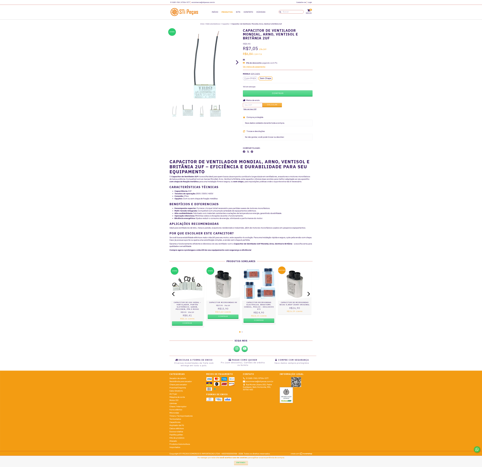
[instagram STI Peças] (237, 349)
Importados (174, 447)
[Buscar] (280, 12)
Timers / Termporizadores (181, 416)
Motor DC (173, 400)
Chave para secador (178, 384)
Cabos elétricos (176, 428)
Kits (238, 12)
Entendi (241, 462)
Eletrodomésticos (213, 24)
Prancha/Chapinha (177, 388)
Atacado (173, 441)
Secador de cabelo (177, 378)
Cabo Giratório (176, 391)
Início (215, 12)
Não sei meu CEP (250, 109)
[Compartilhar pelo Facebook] (244, 151)
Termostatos (175, 419)
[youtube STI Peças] (245, 349)
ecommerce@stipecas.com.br (203, 2)
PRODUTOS (227, 12)
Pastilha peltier (176, 435)
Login (310, 2)
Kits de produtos (176, 438)
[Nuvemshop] (302, 454)
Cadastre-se (301, 2)
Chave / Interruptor (178, 406)
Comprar (187, 323)
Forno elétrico (175, 410)
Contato (248, 12)
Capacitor (226, 24)
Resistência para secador (180, 381)
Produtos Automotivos (179, 444)
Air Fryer (173, 394)
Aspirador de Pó (176, 425)
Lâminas (173, 403)
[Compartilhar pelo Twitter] (248, 151)
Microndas (174, 413)
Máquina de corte (177, 397)
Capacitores (174, 422)
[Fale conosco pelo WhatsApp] (477, 449)
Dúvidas (260, 12)
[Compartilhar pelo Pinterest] (252, 151)
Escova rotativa (176, 432)
